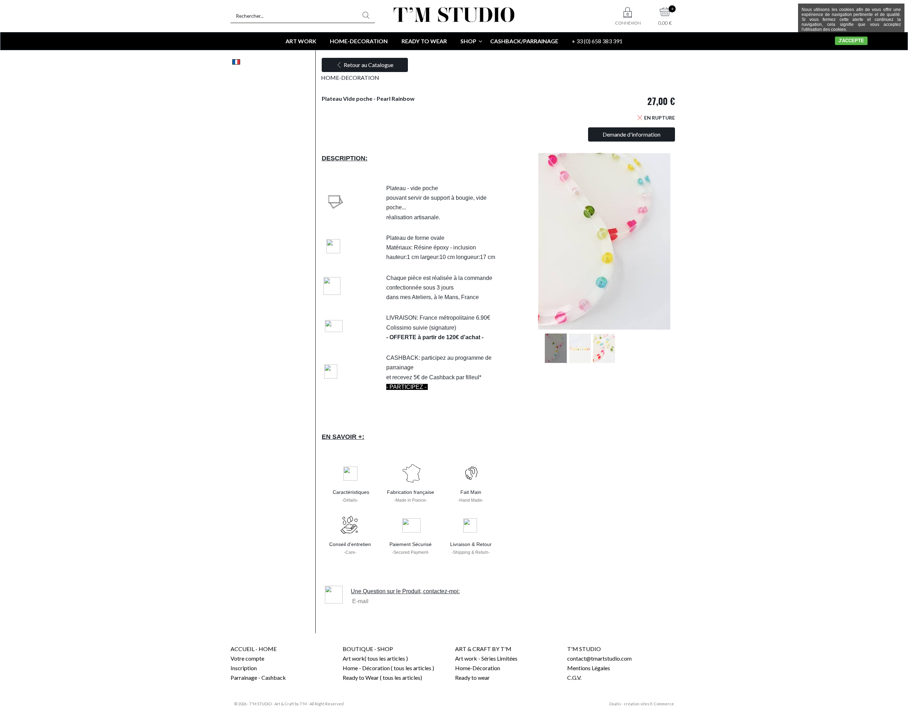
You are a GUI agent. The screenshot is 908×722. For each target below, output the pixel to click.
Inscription (244, 668)
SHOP (468, 41)
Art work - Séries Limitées (486, 658)
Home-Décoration (477, 668)
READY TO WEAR (424, 41)
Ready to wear (472, 677)
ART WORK (301, 41)
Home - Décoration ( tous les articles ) (388, 668)
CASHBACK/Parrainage (524, 41)
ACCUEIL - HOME (254, 648)
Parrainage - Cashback (258, 677)
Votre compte (247, 658)
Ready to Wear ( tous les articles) (382, 677)
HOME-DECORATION (359, 41)
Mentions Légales (588, 668)
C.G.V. (574, 677)
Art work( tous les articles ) (375, 658)
